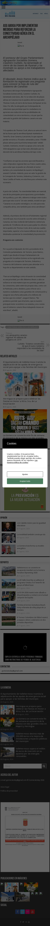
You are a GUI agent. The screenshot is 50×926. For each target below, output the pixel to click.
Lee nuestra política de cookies (22, 461)
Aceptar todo (25, 481)
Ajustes (25, 474)
